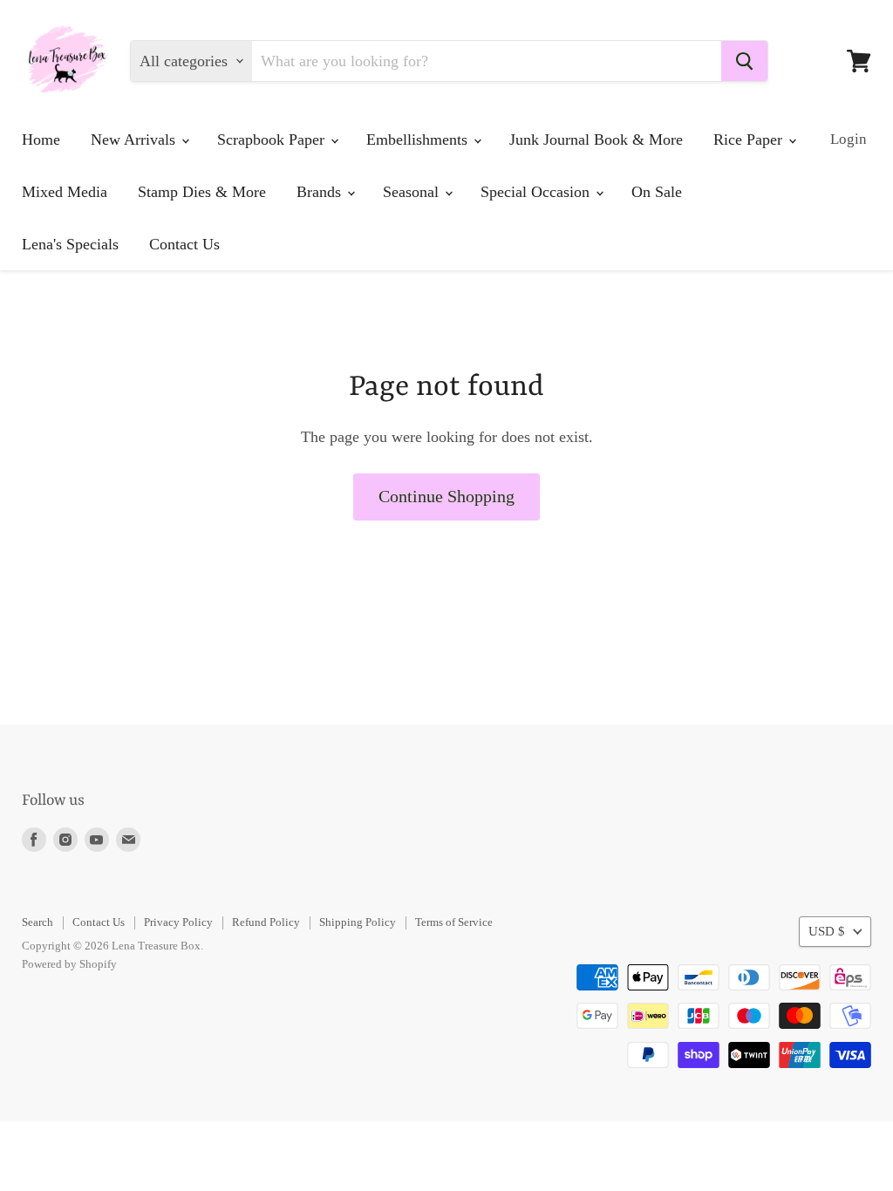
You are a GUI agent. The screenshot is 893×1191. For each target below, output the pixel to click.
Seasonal (413, 192)
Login (848, 139)
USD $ (826, 931)
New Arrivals (135, 139)
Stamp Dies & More (202, 192)
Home (41, 139)
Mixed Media (64, 192)
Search (37, 922)
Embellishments (419, 139)
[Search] (744, 61)
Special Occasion (537, 192)
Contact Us (184, 244)
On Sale (656, 192)
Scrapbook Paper (273, 139)
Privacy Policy (178, 922)
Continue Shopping (446, 496)
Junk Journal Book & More (596, 139)
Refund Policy (266, 922)
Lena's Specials (70, 244)
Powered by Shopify (69, 963)
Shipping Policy (357, 922)
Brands (321, 192)
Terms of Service (454, 922)
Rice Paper (750, 139)
